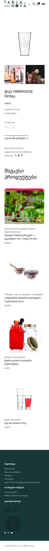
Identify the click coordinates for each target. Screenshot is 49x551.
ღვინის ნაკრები (11, 229)
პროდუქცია (9, 479)
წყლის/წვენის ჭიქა (12, 232)
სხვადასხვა (16, 420)
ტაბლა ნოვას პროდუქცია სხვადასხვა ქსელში (22, 482)
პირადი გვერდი (10, 492)
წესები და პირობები (12, 472)
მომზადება (9, 295)
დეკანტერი (23, 229)
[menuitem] (29, 4)
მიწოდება (8, 476)
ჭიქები (20, 152)
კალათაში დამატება (15, 138)
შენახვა (18, 295)
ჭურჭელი (27, 152)
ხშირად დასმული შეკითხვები (16, 496)
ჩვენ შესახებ (9, 469)
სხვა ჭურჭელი (37, 295)
